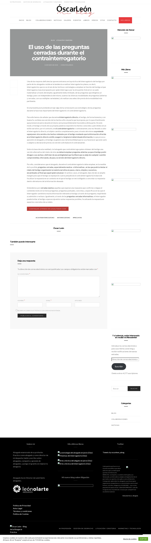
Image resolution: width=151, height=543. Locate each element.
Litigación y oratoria (52, 2)
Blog (28, 20)
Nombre (21, 300)
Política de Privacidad (22, 505)
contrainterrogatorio (45, 217)
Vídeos (95, 20)
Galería (67, 20)
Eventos (77, 20)
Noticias (58, 20)
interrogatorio (64, 217)
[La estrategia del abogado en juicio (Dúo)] (75, 452)
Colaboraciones (44, 20)
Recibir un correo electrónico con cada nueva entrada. (39, 310)
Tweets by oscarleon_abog (113, 452)
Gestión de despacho (32, 2)
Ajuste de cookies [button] (130, 539)
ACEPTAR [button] (143, 539)
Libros (86, 20)
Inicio (21, 20)
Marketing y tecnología (74, 2)
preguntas (78, 217)
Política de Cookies (21, 514)
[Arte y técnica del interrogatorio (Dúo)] (74, 463)
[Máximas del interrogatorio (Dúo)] (72, 455)
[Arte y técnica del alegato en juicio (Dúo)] (75, 460)
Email (48, 300)
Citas (102, 20)
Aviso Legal (17, 508)
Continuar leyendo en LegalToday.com (47, 209)
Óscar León (58, 228)
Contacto (112, 20)
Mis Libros (125, 20)
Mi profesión (15, 2)
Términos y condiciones (22, 511)
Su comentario (23, 274)
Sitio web (78, 300)
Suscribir (119, 366)
